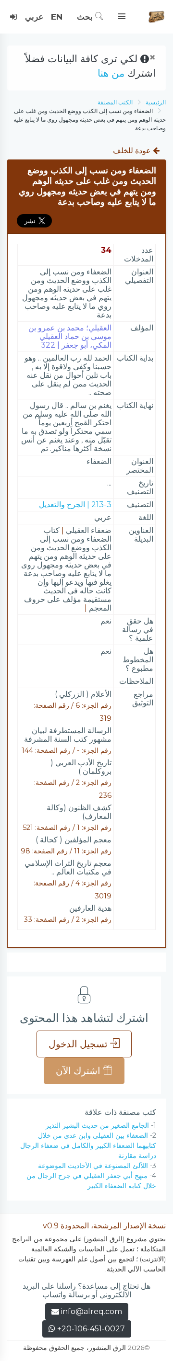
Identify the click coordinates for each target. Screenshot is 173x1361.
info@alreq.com (91, 1311)
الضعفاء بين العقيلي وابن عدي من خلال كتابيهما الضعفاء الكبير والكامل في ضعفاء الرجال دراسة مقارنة (88, 1145)
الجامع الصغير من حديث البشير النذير (97, 1125)
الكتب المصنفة (115, 102)
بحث (86, 17)
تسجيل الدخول (79, 1044)
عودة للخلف (133, 150)
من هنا (111, 73)
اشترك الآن (79, 1071)
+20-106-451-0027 (90, 1328)
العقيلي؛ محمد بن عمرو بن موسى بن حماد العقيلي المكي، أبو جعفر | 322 (69, 336)
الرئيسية (156, 102)
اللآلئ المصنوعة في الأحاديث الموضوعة (93, 1165)
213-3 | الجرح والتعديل (75, 504)
